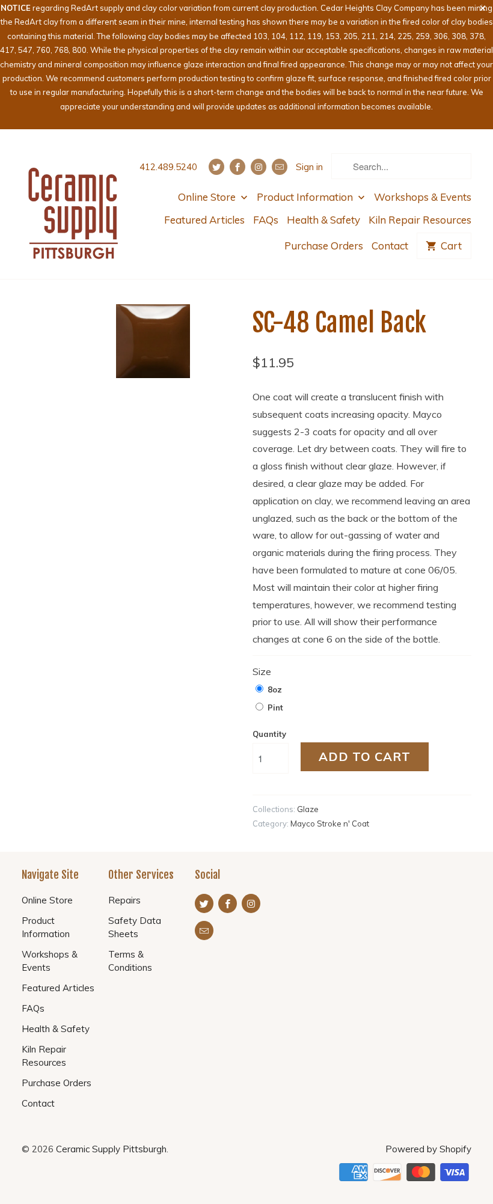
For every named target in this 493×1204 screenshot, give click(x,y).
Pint (275, 707)
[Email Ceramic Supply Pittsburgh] (279, 167)
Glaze (308, 809)
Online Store (208, 197)
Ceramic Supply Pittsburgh (111, 1149)
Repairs (124, 900)
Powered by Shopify (428, 1149)
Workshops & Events (422, 197)
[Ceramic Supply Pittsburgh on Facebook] (237, 167)
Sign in (309, 167)
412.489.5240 (168, 167)
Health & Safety (323, 219)
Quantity (269, 734)
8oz (275, 689)
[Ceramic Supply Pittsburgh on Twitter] (216, 167)
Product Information (306, 197)
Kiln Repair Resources (420, 219)
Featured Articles (204, 219)
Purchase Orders (323, 245)
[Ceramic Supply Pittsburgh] (73, 204)
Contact (390, 245)
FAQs (265, 219)
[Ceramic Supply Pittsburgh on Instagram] (258, 167)
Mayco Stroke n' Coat (329, 823)
